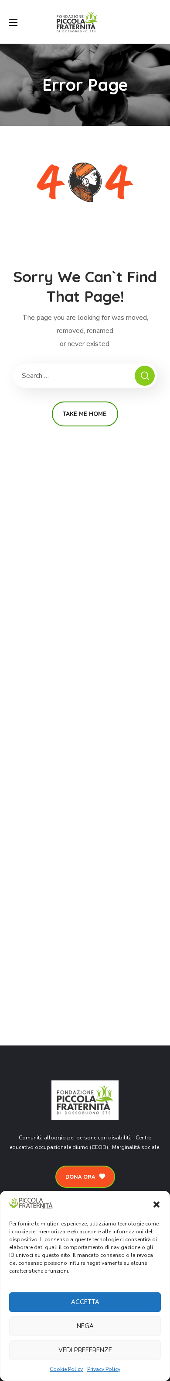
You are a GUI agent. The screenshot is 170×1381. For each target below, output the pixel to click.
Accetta (85, 1302)
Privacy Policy (103, 1369)
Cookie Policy (66, 1369)
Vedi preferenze (85, 1350)
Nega (85, 1326)
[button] (156, 1204)
